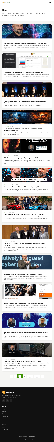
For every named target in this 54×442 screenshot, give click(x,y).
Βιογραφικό (5, 409)
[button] (11, 376)
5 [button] (35, 376)
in (3, 400)
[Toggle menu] (50, 2)
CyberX (3, 427)
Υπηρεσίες (4, 411)
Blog (3, 413)
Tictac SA (4, 424)
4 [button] (31, 376)
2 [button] (24, 376)
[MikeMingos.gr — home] (6, 2)
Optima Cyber (5, 429)
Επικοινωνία (5, 416)
